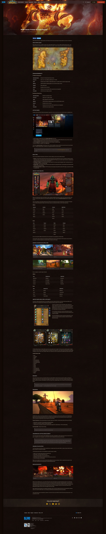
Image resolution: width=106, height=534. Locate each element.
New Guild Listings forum (61, 149)
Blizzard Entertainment (36, 31)
